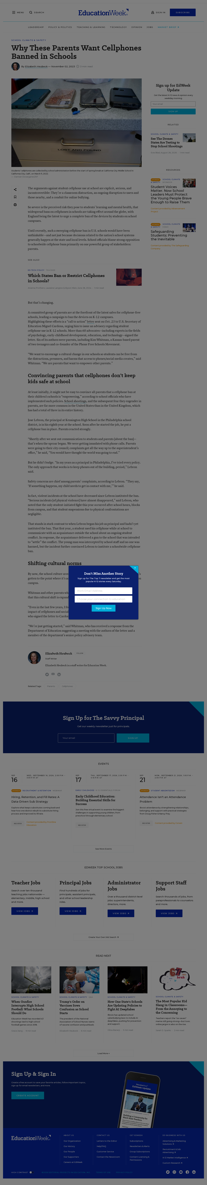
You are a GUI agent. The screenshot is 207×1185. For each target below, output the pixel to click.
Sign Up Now (104, 608)
